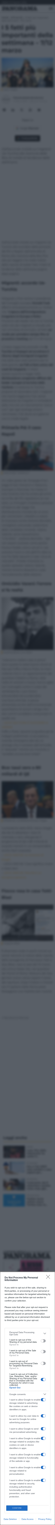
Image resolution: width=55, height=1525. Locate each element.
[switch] (43, 1340)
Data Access (27, 1519)
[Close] (49, 1278)
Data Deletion (10, 1519)
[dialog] (27, 1398)
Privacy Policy (44, 1519)
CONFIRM (17, 1508)
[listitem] (27, 1333)
